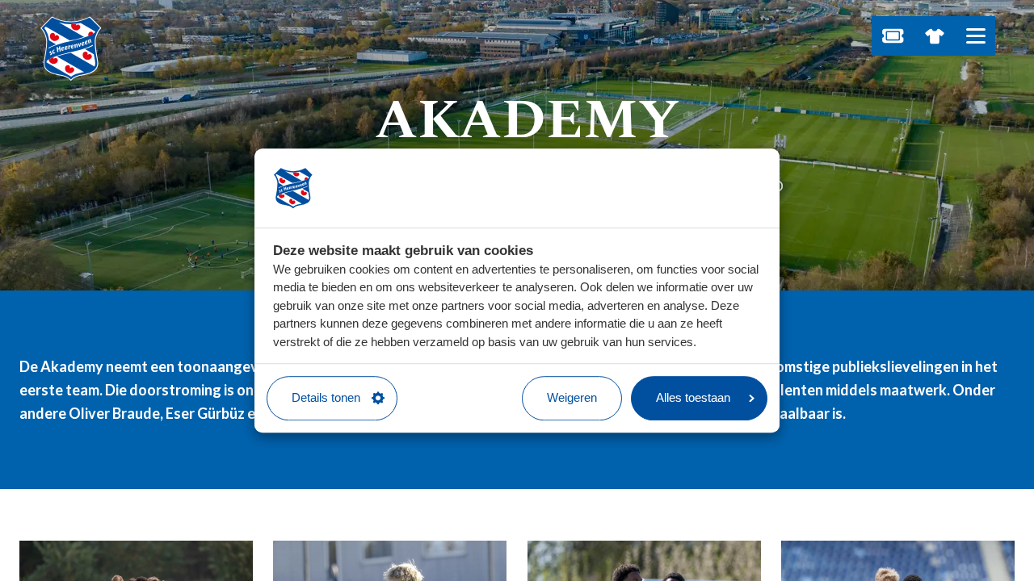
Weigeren (572, 397)
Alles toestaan (693, 397)
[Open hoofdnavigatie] (975, 36)
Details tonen (326, 397)
